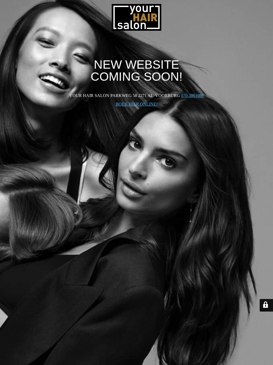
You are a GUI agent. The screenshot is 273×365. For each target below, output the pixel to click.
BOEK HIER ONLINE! (137, 104)
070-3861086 (192, 95)
